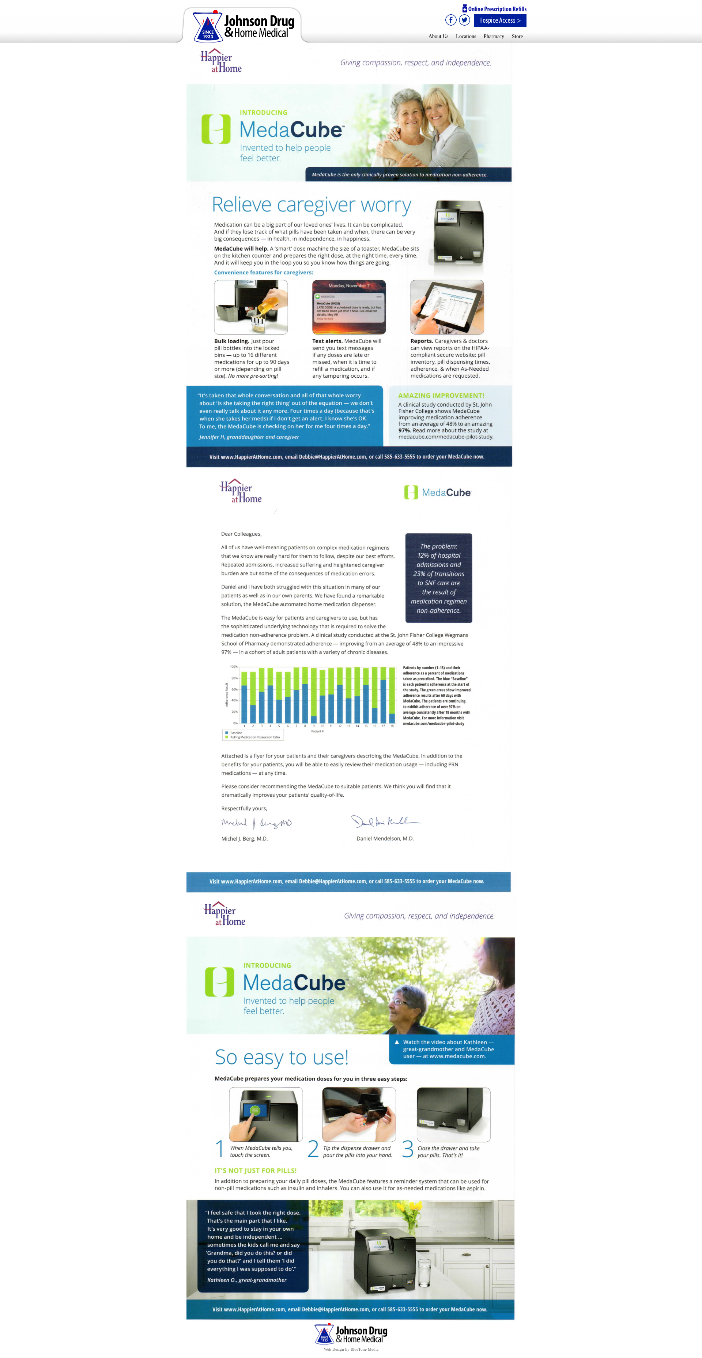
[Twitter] (464, 20)
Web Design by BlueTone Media (351, 1349)
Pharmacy (494, 36)
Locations (466, 36)
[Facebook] (451, 20)
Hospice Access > (500, 21)
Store (517, 36)
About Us (438, 36)
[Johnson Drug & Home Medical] (243, 24)
